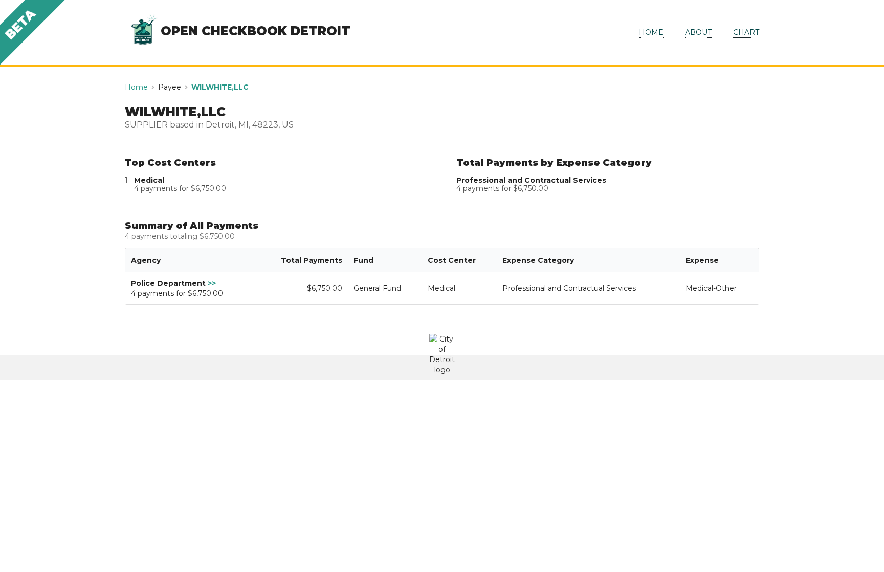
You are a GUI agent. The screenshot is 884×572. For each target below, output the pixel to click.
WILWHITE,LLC (220, 87)
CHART (746, 32)
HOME (651, 32)
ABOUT (698, 32)
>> (212, 283)
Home (136, 87)
